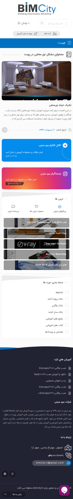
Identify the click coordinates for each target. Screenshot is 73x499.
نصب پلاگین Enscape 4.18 (52, 368)
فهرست (62, 43)
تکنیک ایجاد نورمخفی (60, 105)
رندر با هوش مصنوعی (56, 381)
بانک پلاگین (57, 306)
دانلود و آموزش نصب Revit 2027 (50, 374)
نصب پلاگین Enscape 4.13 (52, 387)
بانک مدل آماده (55, 312)
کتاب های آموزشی (54, 325)
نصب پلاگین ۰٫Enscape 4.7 (52, 393)
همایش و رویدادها (54, 332)
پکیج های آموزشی (54, 319)
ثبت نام (47, 33)
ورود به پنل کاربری (24, 33)
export (59, 292)
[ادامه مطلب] (5, 130)
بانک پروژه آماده (55, 299)
